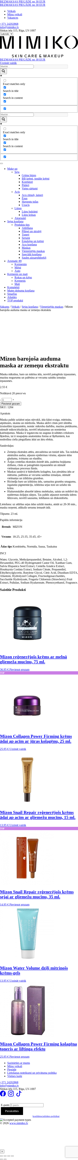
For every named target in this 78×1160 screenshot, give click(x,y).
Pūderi (25, 185)
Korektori (27, 181)
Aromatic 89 (14, 260)
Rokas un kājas (23, 277)
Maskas (26, 247)
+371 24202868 (9, 23)
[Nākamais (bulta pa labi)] (5, 1159)
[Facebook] (3, 1095)
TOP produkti (15, 300)
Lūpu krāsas (29, 214)
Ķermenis (20, 280)
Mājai (18, 267)
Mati (17, 284)
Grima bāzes (29, 175)
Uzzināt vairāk (8, 62)
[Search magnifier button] (3, 71)
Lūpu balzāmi (30, 211)
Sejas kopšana (15, 221)
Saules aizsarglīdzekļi (34, 257)
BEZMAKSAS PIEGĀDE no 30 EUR (22, 1)
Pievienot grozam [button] (19, 669)
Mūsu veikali (14, 14)
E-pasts (5, 1105)
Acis (17, 191)
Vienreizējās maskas (33, 251)
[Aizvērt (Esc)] (12, 1156)
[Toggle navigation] (1, 163)
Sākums (4, 306)
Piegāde (11, 1069)
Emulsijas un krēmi (33, 241)
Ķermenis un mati (17, 274)
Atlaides (12, 297)
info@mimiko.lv (9, 27)
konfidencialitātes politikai (46, 1116)
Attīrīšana (27, 228)
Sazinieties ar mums (18, 1062)
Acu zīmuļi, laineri (32, 195)
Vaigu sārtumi (30, 188)
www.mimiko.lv (18, 1123)
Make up (12, 168)
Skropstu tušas (30, 201)
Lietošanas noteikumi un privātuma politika (32, 1072)
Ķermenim (21, 264)
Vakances (12, 17)
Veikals (11, 11)
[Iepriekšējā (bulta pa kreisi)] (1, 1159)
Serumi (26, 237)
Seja (17, 172)
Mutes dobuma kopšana (20, 290)
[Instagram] (11, 1095)
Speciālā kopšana (32, 254)
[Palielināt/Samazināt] (1, 1156)
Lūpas (18, 208)
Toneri (25, 234)
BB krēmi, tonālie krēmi (35, 178)
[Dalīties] (8, 1156)
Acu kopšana (29, 244)
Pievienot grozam (10, 403)
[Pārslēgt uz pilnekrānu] (5, 1156)
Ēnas (24, 198)
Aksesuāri (20, 218)
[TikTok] (19, 1095)
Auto (17, 270)
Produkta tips (22, 224)
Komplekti (13, 287)
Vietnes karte (14, 1076)
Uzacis (26, 204)
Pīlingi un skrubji (31, 231)
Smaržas (12, 293)
